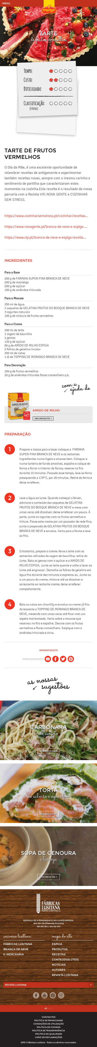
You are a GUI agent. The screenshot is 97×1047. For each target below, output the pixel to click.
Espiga (57, 944)
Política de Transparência (48, 1030)
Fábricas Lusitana (17, 944)
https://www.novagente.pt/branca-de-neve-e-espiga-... (46, 226)
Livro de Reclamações (48, 1037)
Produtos (60, 949)
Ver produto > (43, 418)
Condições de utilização (48, 1024)
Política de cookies (48, 1027)
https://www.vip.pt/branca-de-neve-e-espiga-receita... (45, 237)
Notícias (59, 964)
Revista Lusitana (65, 975)
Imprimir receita (48, 650)
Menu (6, 3)
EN (51, 1008)
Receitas (59, 954)
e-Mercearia (13, 954)
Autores (58, 970)
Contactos (48, 1017)
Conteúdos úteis (65, 959)
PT (46, 1008)
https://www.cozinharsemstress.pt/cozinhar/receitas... (46, 216)
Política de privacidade (48, 1020)
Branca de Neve (15, 949)
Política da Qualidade (48, 1034)
